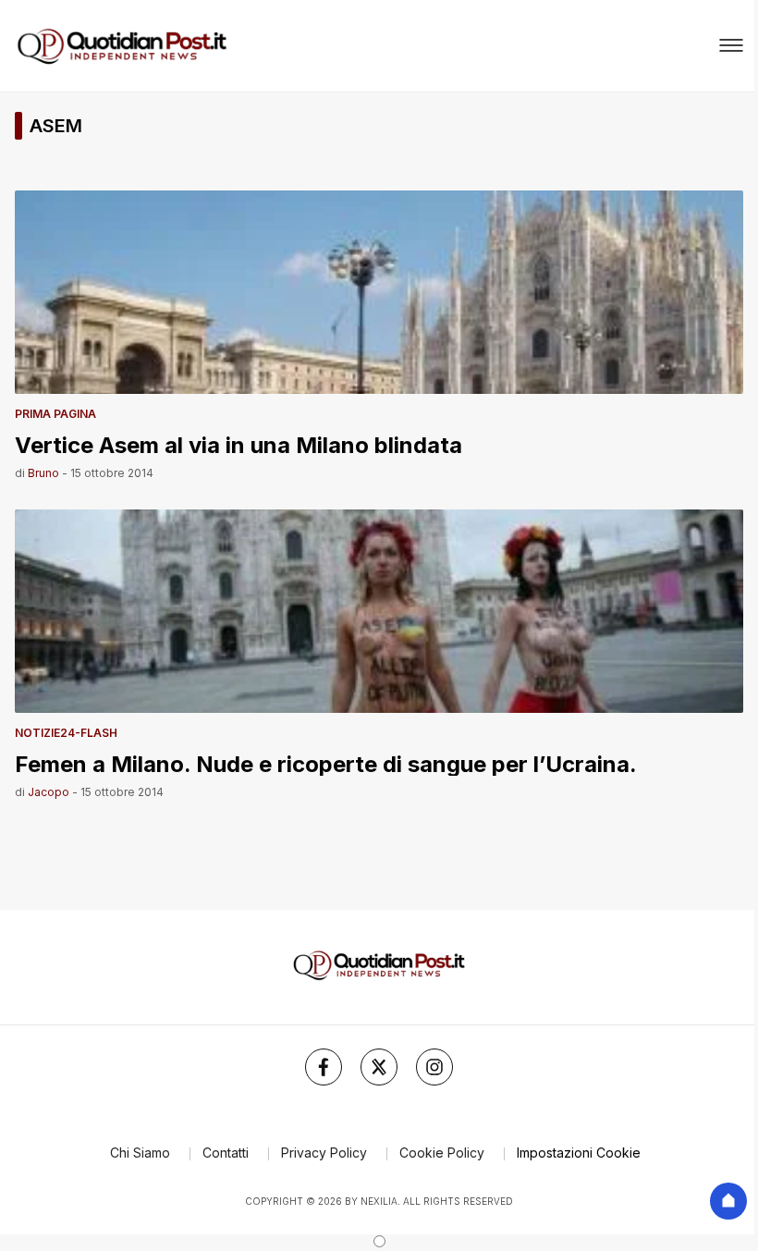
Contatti (225, 1152)
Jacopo (48, 792)
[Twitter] (379, 1067)
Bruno (43, 473)
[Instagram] (434, 1067)
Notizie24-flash (66, 733)
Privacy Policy (324, 1152)
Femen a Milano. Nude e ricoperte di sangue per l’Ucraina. (326, 763)
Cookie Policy (441, 1152)
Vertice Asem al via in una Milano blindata (238, 444)
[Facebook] (323, 1067)
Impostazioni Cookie (579, 1152)
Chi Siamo (140, 1152)
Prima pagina (55, 414)
